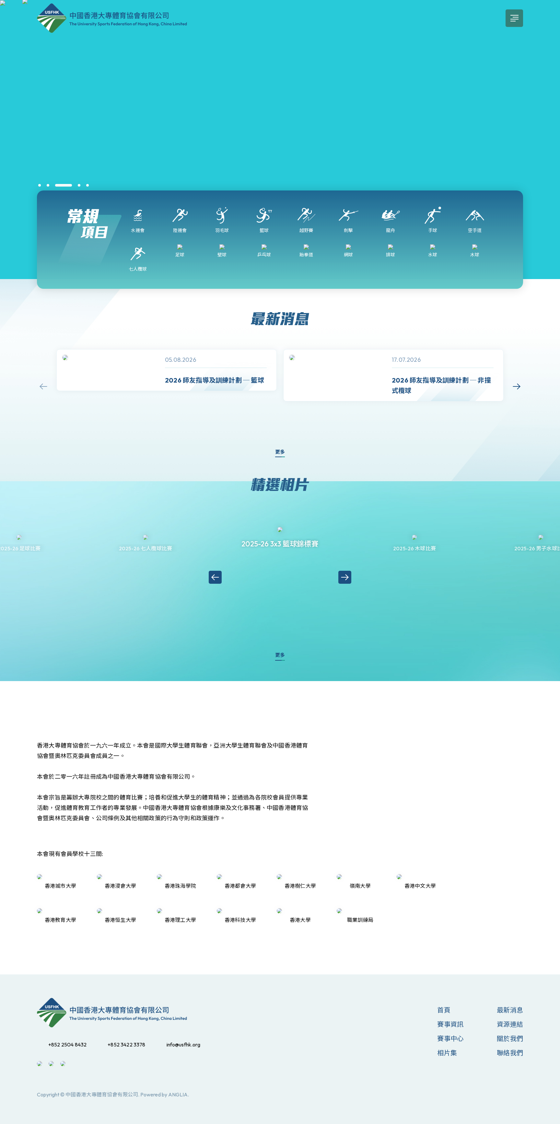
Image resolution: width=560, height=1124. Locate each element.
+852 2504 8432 (67, 1044)
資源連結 (510, 1024)
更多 (280, 452)
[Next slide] (516, 386)
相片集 (447, 1053)
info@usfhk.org (183, 1044)
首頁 (443, 1010)
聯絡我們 (510, 1053)
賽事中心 (450, 1038)
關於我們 (510, 1038)
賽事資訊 (450, 1024)
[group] (166, 370)
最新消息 (510, 1010)
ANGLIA (178, 1094)
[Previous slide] (43, 386)
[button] (39, 185)
